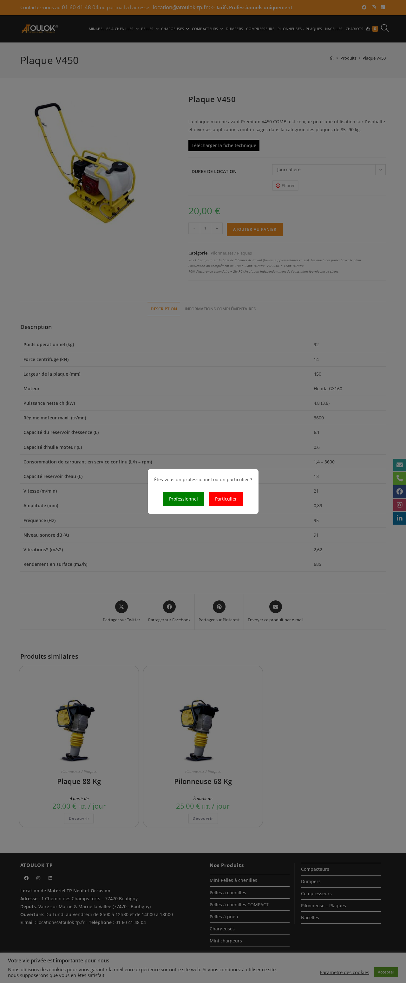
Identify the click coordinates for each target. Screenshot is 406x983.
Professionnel (183, 499)
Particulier (226, 499)
